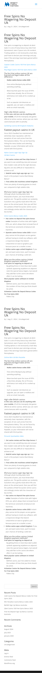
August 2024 (8, 629)
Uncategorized (9, 645)
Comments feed (10, 660)
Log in (6, 653)
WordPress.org (9, 663)
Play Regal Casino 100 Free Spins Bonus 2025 (20, 70)
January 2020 (9, 636)
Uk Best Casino (9, 155)
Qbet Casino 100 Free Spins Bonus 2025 (18, 608)
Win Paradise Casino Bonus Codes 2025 (18, 602)
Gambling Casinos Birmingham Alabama (18, 126)
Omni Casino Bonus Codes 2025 (15, 216)
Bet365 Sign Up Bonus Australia (15, 605)
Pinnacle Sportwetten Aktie (14, 436)
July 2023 (7, 633)
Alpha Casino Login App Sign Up (15, 153)
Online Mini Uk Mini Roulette (14, 357)
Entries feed (8, 657)
